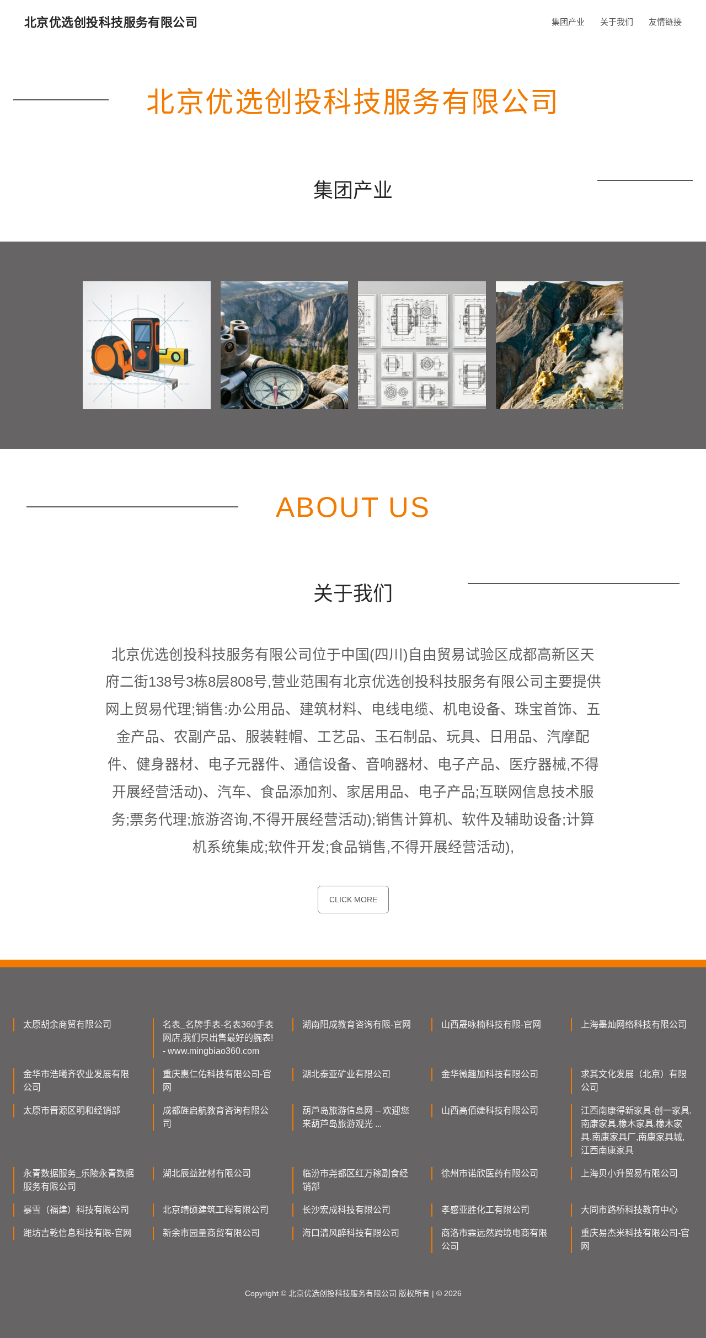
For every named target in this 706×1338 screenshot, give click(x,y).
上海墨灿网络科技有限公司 (634, 1024)
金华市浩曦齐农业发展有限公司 (76, 1080)
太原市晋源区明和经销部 (71, 1110)
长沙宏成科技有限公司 (346, 1209)
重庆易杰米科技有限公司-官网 (635, 1239)
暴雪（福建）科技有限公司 (76, 1209)
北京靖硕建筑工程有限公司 (216, 1209)
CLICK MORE (353, 899)
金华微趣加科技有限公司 (489, 1074)
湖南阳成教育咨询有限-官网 (356, 1024)
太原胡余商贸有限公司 (67, 1024)
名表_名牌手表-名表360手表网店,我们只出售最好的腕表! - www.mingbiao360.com (218, 1038)
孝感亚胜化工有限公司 (485, 1209)
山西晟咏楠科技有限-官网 (491, 1024)
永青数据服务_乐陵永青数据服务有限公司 (78, 1180)
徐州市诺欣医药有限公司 (489, 1173)
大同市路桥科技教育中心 (629, 1209)
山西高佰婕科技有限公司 (489, 1110)
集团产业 (568, 21)
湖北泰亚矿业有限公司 (346, 1074)
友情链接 (665, 21)
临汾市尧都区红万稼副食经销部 (355, 1180)
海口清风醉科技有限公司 (350, 1233)
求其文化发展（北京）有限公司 (634, 1080)
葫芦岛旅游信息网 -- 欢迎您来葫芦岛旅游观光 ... (355, 1117)
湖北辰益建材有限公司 (207, 1173)
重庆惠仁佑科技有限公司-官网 (217, 1080)
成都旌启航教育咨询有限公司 (216, 1117)
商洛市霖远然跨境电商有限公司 (494, 1239)
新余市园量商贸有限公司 (211, 1233)
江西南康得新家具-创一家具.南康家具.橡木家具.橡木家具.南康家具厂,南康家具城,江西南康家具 (636, 1130)
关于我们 (616, 21)
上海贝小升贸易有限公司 (629, 1173)
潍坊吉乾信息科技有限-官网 (77, 1233)
